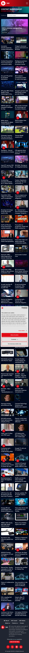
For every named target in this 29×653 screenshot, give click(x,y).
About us (7, 623)
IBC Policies (22, 620)
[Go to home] (5, 3)
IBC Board (6, 620)
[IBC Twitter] (12, 647)
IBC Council (14, 620)
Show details (22, 330)
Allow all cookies (14, 334)
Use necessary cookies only (14, 343)
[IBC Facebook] (8, 647)
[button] (26, 3)
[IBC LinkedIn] (21, 647)
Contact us (15, 623)
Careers (22, 623)
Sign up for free (14, 641)
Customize (13, 339)
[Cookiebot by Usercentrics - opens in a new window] (21, 308)
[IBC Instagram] (16, 647)
